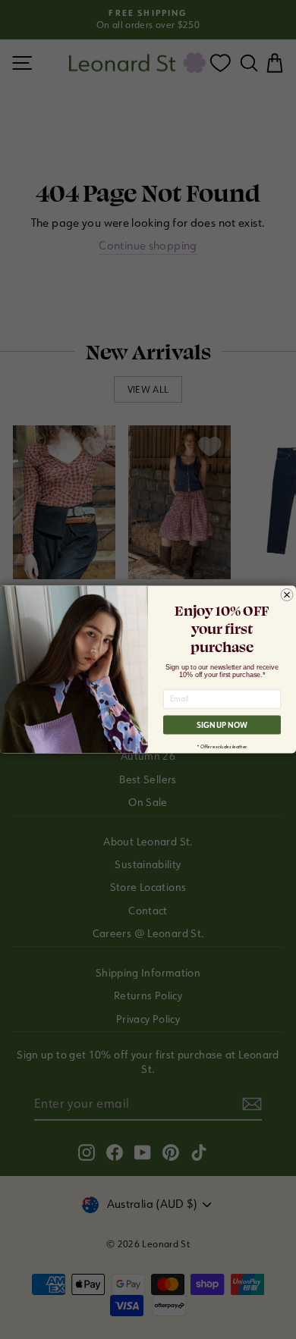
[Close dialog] (287, 595)
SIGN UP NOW (222, 725)
